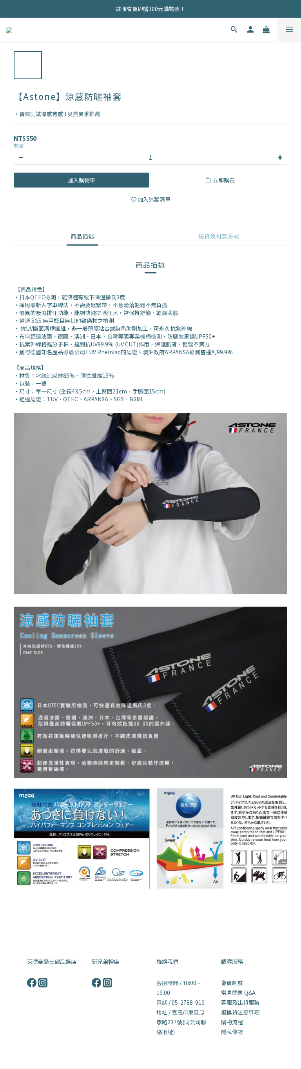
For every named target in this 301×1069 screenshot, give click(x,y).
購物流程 (232, 1022)
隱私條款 (232, 1032)
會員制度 (232, 983)
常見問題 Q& (236, 992)
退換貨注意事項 (240, 1012)
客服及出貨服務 (240, 1002)
